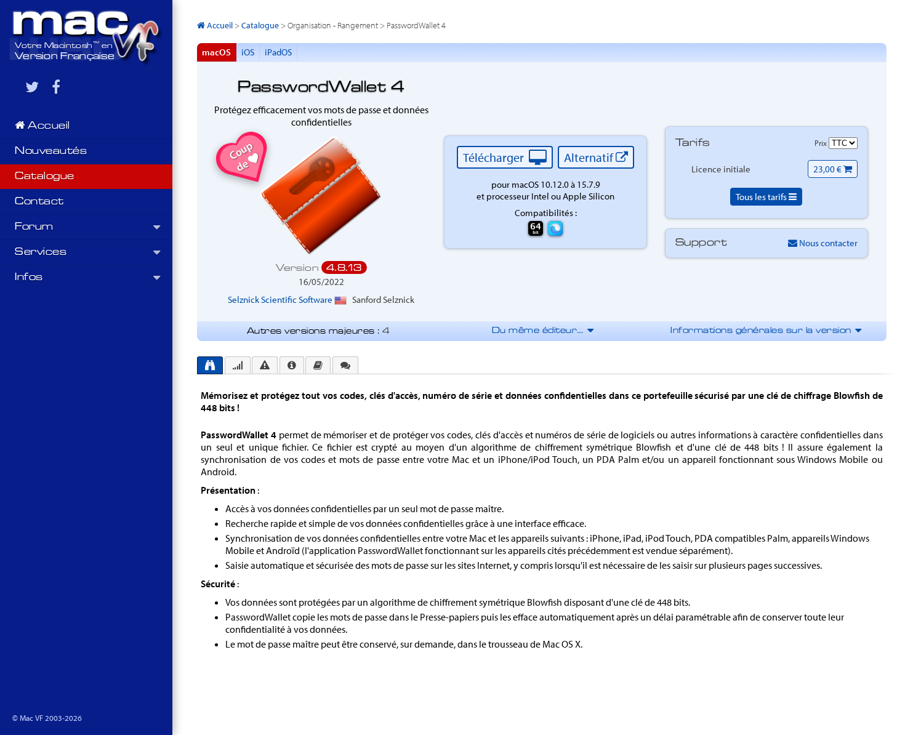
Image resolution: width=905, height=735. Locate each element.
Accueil (47, 126)
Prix (821, 143)
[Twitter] (32, 87)
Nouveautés (51, 151)
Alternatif (590, 157)
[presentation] (210, 365)
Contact (39, 202)
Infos (29, 277)
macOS (216, 52)
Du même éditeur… (542, 330)
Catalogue (44, 176)
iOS (247, 52)
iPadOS (278, 52)
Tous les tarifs (762, 197)
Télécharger (494, 157)
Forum (34, 227)
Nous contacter (827, 243)
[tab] (210, 365)
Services (40, 252)
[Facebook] (56, 87)
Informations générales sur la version (764, 330)
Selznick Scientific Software (281, 299)
